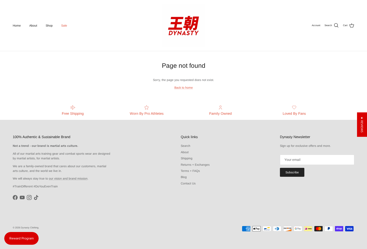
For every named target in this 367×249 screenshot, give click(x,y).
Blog (184, 177)
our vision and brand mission (68, 178)
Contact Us (188, 183)
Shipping (186, 158)
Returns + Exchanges (195, 164)
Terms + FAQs (190, 171)
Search (185, 145)
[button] (362, 124)
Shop (49, 25)
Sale (64, 25)
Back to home (183, 87)
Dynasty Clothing (29, 227)
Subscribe (292, 172)
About (33, 25)
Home (17, 25)
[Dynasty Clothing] (183, 25)
